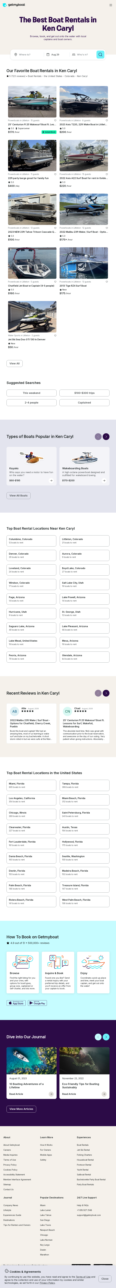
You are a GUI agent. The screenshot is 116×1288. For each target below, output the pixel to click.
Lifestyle (7, 1210)
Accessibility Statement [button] (14, 1174)
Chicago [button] (44, 1235)
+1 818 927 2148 (84, 1210)
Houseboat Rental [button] (85, 1160)
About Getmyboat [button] (11, 1145)
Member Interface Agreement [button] (17, 1179)
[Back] (98, 436)
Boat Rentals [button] (83, 1145)
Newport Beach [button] (47, 1230)
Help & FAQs (83, 1205)
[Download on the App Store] (16, 1003)
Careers (7, 1150)
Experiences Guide (12, 1215)
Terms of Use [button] (83, 1276)
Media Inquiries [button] (10, 1155)
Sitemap (7, 1184)
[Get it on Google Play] (37, 1003)
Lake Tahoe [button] (45, 1215)
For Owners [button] (45, 1150)
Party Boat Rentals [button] (85, 1184)
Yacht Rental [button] (82, 1170)
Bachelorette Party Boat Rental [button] (91, 1179)
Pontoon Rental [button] (84, 1165)
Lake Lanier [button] (45, 1210)
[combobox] (28, 54)
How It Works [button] (46, 1145)
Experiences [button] (84, 1137)
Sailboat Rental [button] (84, 1174)
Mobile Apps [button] (46, 1155)
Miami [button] (42, 1205)
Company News (10, 1205)
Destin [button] (43, 1250)
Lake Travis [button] (45, 1225)
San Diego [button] (45, 1220)
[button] (34, 76)
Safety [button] (43, 1160)
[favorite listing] (55, 120)
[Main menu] (111, 5)
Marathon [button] (44, 1254)
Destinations (9, 1220)
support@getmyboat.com (89, 1215)
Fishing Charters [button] (84, 1155)
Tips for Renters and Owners (16, 1225)
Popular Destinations (52, 1197)
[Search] (100, 55)
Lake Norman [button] (46, 1240)
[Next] (106, 436)
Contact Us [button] (8, 1189)
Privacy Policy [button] (47, 1282)
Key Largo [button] (45, 1245)
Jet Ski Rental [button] (83, 1150)
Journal (7, 1197)
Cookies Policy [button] (10, 1170)
